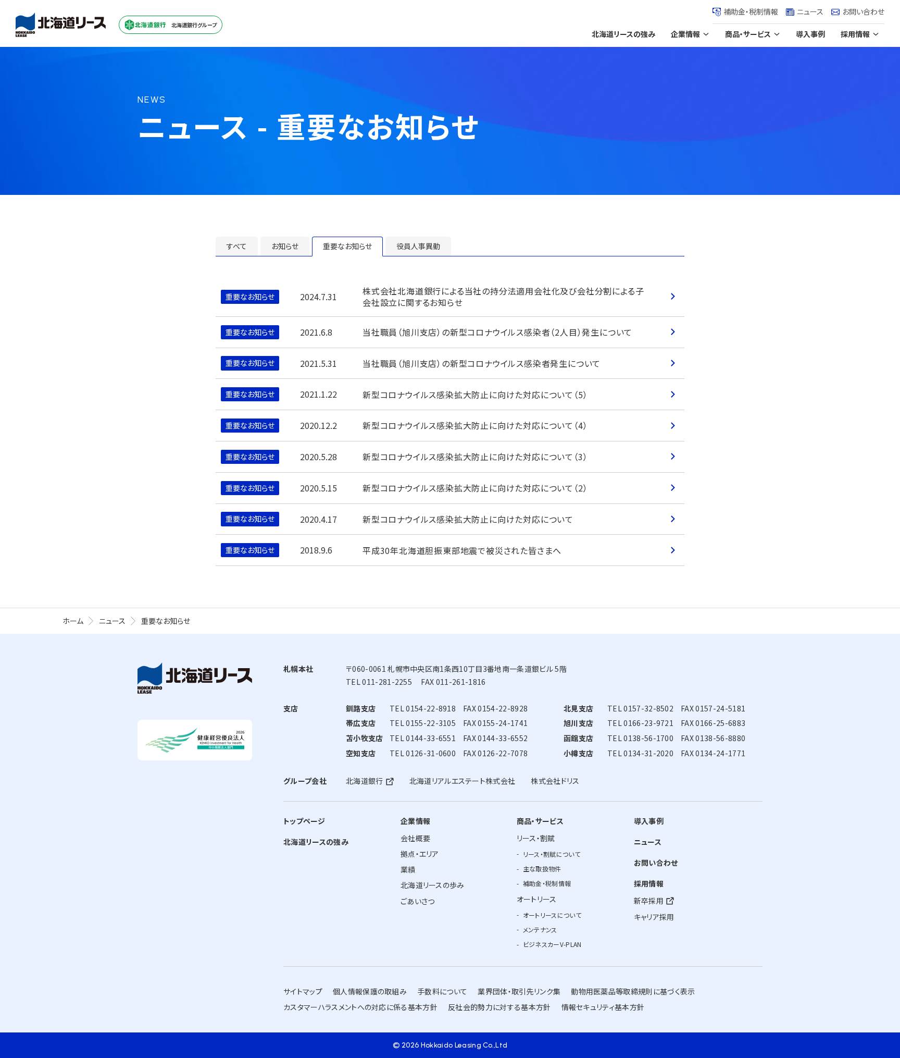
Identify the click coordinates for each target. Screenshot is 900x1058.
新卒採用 (649, 900)
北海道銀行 (364, 781)
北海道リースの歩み (433, 885)
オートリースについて (552, 915)
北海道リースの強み (623, 34)
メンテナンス (540, 929)
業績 (408, 869)
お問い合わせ (863, 11)
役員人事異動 (418, 246)
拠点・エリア (420, 853)
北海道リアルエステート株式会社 (462, 781)
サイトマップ (302, 991)
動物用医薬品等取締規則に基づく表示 (633, 991)
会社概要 (415, 838)
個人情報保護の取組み (370, 991)
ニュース (810, 11)
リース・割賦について (551, 854)
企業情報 (685, 34)
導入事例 (810, 34)
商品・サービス (748, 34)
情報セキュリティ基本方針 (603, 1007)
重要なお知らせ (347, 246)
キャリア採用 (654, 917)
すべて (237, 246)
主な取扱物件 (542, 868)
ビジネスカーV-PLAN (552, 944)
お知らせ (284, 246)
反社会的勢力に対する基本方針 (499, 1007)
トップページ (304, 821)
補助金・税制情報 (750, 11)
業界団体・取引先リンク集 (519, 991)
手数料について (442, 991)
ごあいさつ (418, 901)
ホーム (73, 621)
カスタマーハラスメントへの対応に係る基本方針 (360, 1007)
